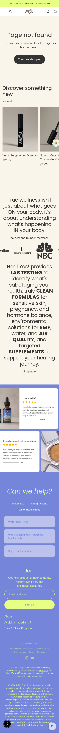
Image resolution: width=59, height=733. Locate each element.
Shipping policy (20, 652)
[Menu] (3, 11)
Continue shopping (29, 59)
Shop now (29, 371)
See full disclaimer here (34, 725)
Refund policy (15, 648)
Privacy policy (28, 648)
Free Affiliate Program (18, 628)
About (8, 616)
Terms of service (42, 648)
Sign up (29, 604)
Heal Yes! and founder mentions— (29, 237)
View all (7, 101)
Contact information (36, 652)
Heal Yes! (18, 266)
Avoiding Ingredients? (17, 622)
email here (43, 670)
